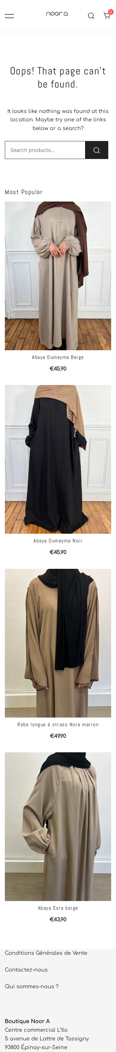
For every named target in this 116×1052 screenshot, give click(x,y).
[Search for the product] (96, 150)
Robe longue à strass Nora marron (58, 724)
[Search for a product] (91, 16)
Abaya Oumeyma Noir (58, 540)
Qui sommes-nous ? (32, 987)
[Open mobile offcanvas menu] (9, 16)
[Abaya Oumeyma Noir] (58, 459)
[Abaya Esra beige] (58, 826)
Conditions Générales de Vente (46, 953)
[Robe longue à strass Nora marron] (58, 643)
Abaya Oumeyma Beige (58, 357)
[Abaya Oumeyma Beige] (58, 276)
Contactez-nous (26, 970)
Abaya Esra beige (58, 908)
